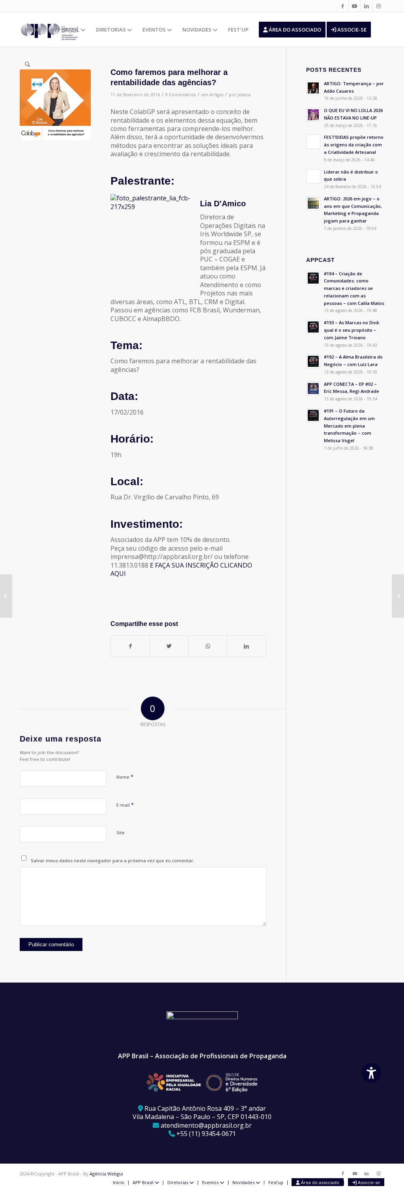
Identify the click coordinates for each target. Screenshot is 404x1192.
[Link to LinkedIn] (366, 6)
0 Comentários (180, 94)
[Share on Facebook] (130, 646)
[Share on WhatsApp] (208, 646)
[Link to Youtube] (354, 6)
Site (120, 832)
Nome (124, 776)
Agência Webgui (106, 1174)
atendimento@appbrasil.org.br (206, 1125)
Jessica (244, 94)
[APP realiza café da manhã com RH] (398, 596)
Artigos (216, 94)
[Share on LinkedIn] (246, 646)
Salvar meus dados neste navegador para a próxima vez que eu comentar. (113, 860)
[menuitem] (33, 29)
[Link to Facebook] (342, 6)
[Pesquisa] (27, 64)
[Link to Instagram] (378, 6)
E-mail (125, 804)
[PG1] (55, 104)
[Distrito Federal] (6, 596)
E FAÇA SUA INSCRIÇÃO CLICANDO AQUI (181, 569)
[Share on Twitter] (169, 646)
